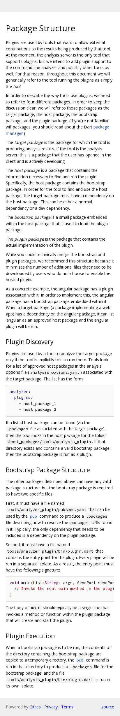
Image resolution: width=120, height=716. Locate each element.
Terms (67, 707)
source (107, 707)
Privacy (51, 707)
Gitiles (35, 707)
